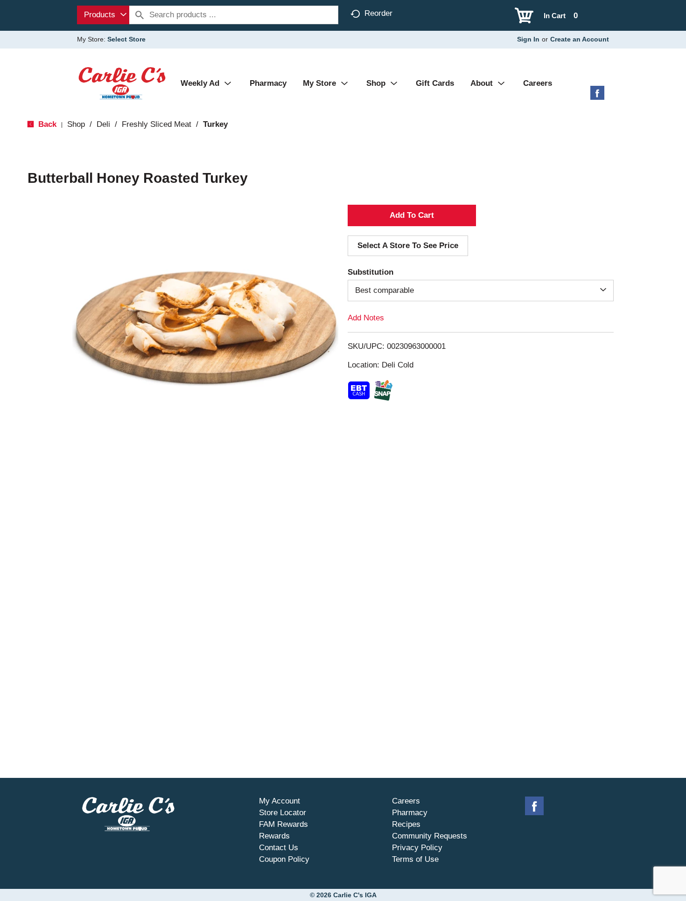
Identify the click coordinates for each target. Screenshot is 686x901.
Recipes (406, 824)
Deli (103, 124)
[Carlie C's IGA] (122, 82)
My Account (279, 801)
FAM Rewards (283, 824)
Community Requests (429, 836)
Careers (406, 801)
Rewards (274, 836)
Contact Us (278, 847)
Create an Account (579, 39)
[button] (412, 215)
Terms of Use (415, 859)
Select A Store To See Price (407, 245)
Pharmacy (409, 812)
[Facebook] (597, 96)
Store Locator (282, 812)
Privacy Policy (417, 847)
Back (46, 124)
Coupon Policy (284, 859)
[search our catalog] (139, 15)
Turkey (215, 124)
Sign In (528, 39)
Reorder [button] (378, 13)
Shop (76, 124)
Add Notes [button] (366, 317)
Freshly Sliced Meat (156, 124)
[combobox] (103, 15)
